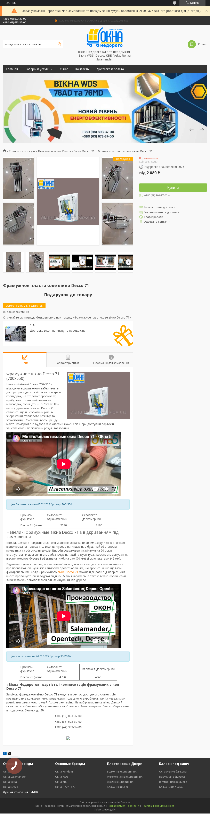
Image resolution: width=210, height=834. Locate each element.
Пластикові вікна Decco (54, 151)
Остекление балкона (173, 771)
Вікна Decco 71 (84, 151)
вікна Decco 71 (68, 572)
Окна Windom (64, 771)
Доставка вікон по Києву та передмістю (58, 330)
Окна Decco (10, 787)
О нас (64, 69)
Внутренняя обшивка (173, 782)
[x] (9, 754)
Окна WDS (61, 776)
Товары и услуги (37, 69)
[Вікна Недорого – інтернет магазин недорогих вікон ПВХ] (105, 37)
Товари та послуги (22, 151)
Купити (173, 188)
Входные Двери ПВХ (120, 782)
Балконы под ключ (171, 787)
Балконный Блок (118, 787)
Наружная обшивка (172, 776)
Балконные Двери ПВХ (122, 771)
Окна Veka (10, 782)
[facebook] (5, 754)
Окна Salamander (14, 776)
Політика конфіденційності (158, 806)
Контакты (82, 69)
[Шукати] (59, 44)
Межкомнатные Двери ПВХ (125, 776)
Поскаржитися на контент (123, 806)
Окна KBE (61, 782)
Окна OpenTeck (65, 787)
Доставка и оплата (110, 69)
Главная (12, 69)
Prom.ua (125, 802)
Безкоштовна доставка (159, 207)
